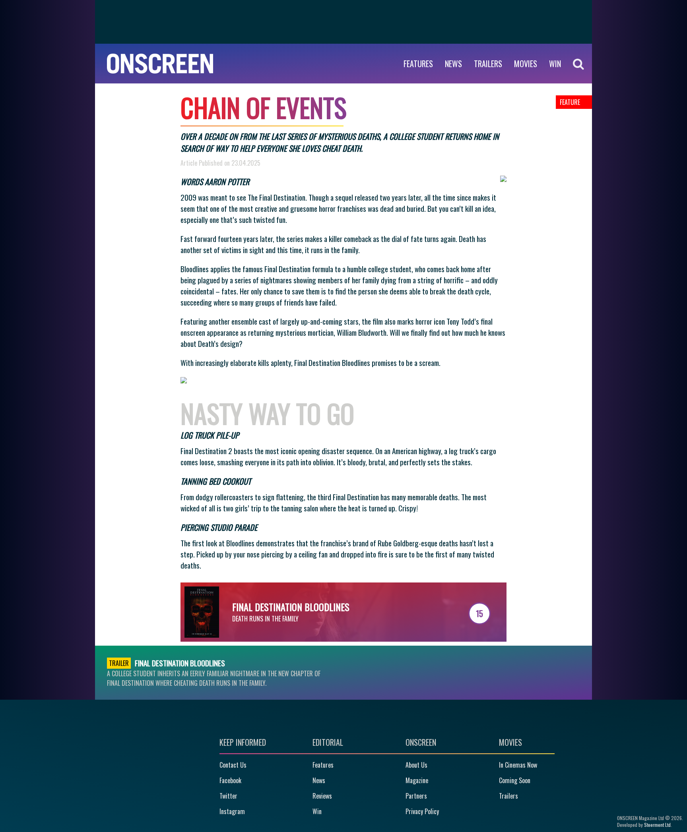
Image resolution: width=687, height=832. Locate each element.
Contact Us (232, 765)
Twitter (228, 796)
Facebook (230, 780)
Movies (525, 64)
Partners (416, 796)
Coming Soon (514, 780)
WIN (555, 64)
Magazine (417, 780)
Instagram (232, 811)
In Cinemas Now (518, 765)
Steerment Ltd (657, 824)
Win (317, 811)
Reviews (322, 796)
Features (418, 64)
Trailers (488, 64)
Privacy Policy (422, 811)
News (453, 64)
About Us (416, 765)
